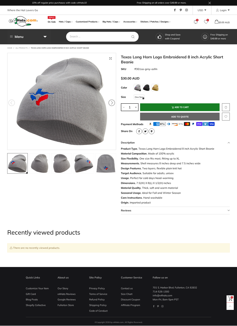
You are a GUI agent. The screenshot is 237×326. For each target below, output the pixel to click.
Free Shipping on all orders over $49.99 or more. (154, 2)
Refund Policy (97, 299)
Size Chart (126, 294)
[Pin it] (151, 131)
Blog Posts (32, 299)
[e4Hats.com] (23, 21)
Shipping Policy (98, 305)
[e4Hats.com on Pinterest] (158, 306)
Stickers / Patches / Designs (154, 21)
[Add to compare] (226, 107)
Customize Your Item (37, 288)
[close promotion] (209, 3)
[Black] (146, 87)
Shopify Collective (36, 305)
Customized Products (87, 21)
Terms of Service (98, 294)
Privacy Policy (97, 288)
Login (223, 10)
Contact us (127, 288)
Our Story (63, 288)
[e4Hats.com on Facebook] (154, 306)
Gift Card (31, 294)
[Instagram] (186, 10)
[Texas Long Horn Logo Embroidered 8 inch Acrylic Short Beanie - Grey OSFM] (61, 101)
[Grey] (137, 87)
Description (128, 142)
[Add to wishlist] (226, 116)
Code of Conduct (98, 310)
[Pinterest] (181, 10)
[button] (11, 103)
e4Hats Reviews (66, 294)
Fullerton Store (66, 305)
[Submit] (133, 36)
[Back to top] (230, 306)
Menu (19, 37)
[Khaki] (155, 87)
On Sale (52, 21)
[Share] (139, 131)
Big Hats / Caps (110, 21)
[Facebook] (175, 10)
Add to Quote (180, 116)
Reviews (126, 210)
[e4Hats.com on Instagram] (162, 306)
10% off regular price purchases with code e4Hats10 (51, 2)
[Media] (110, 58)
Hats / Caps (65, 21)
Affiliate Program (130, 305)
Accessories (129, 21)
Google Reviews (67, 299)
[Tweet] (145, 131)
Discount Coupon (130, 299)
